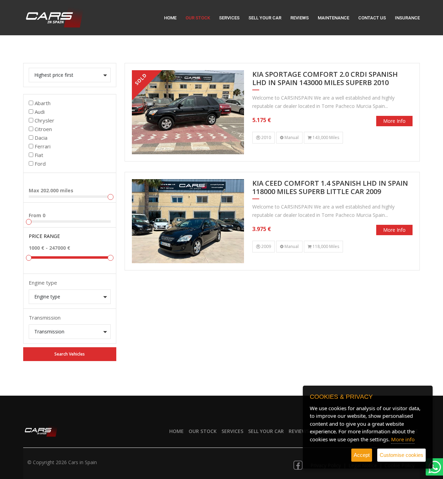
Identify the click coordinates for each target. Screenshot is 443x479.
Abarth (43, 103)
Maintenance (333, 17)
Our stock (198, 17)
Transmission (45, 317)
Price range (44, 236)
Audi (40, 111)
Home (170, 17)
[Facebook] (297, 462)
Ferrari (43, 146)
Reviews (299, 17)
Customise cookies (401, 455)
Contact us (372, 17)
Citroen (43, 129)
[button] (70, 75)
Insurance (407, 17)
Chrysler (44, 120)
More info (394, 121)
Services (229, 17)
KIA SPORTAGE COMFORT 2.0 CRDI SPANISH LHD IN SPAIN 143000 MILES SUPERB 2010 (325, 78)
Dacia (41, 137)
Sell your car (264, 17)
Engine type (43, 282)
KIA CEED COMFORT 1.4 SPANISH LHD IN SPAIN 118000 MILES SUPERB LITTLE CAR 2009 (330, 187)
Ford (40, 163)
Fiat (39, 154)
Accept (362, 455)
